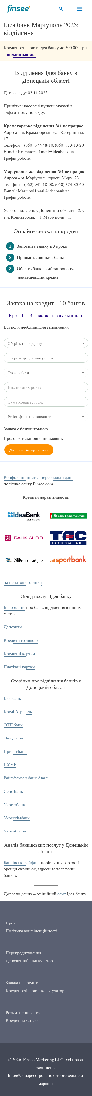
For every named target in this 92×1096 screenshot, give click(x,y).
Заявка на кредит (22, 982)
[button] (61, 8)
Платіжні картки (19, 666)
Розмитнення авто (23, 1012)
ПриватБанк (15, 751)
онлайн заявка (21, 54)
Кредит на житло (22, 1020)
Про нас (13, 923)
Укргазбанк (14, 804)
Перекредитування (23, 953)
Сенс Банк (13, 791)
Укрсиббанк (15, 831)
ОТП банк (13, 724)
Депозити (13, 627)
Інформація (14, 607)
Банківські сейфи (20, 862)
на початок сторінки (23, 582)
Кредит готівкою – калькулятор (35, 990)
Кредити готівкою (21, 640)
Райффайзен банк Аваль (26, 778)
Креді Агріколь (18, 711)
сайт (61, 894)
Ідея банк (12, 698)
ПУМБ (10, 764)
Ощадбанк (13, 738)
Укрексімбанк (17, 817)
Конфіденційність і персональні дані (38, 477)
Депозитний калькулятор (29, 960)
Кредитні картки (19, 653)
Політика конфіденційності (31, 931)
